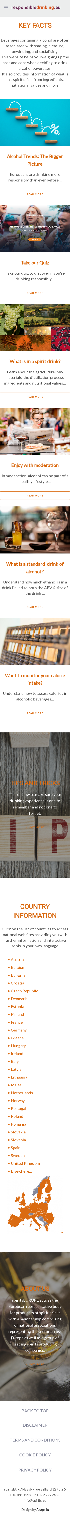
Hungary (18, 1045)
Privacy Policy (35, 1469)
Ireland (17, 1053)
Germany (19, 1030)
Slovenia (18, 1139)
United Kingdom (25, 1163)
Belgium (18, 967)
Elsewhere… (21, 1171)
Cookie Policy (35, 1454)
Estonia (17, 1006)
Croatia (17, 983)
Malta (16, 1084)
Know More (35, 827)
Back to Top (35, 1410)
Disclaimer (35, 1425)
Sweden (18, 1155)
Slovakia (18, 1132)
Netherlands (22, 1092)
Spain (15, 1147)
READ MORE (35, 194)
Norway (18, 1100)
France (17, 1022)
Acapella (42, 1510)
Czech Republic (24, 990)
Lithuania (19, 1077)
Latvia (16, 1069)
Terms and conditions (35, 1440)
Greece (17, 1037)
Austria (17, 959)
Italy (15, 1061)
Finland (17, 1014)
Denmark (19, 998)
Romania (18, 1124)
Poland (17, 1116)
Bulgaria (18, 975)
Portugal (18, 1108)
